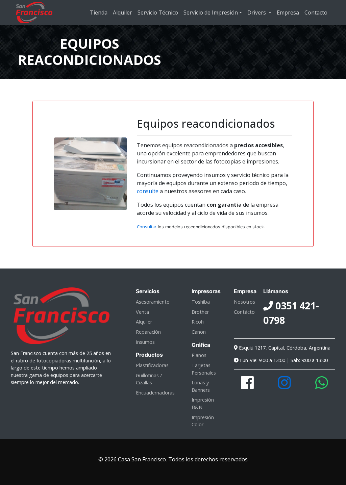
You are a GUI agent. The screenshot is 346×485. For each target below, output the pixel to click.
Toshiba (201, 302)
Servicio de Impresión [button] (210, 12)
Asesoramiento (153, 302)
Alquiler (122, 12)
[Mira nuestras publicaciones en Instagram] (284, 386)
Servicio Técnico (158, 12)
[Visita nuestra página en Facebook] (247, 386)
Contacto (315, 12)
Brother (200, 312)
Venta (142, 312)
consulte (147, 191)
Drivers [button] (257, 12)
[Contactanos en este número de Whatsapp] (321, 386)
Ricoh (198, 321)
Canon (199, 332)
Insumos (145, 342)
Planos (199, 355)
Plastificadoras (152, 365)
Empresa (288, 12)
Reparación (148, 332)
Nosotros (244, 302)
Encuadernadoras (155, 392)
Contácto (244, 312)
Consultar (146, 227)
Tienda (98, 12)
